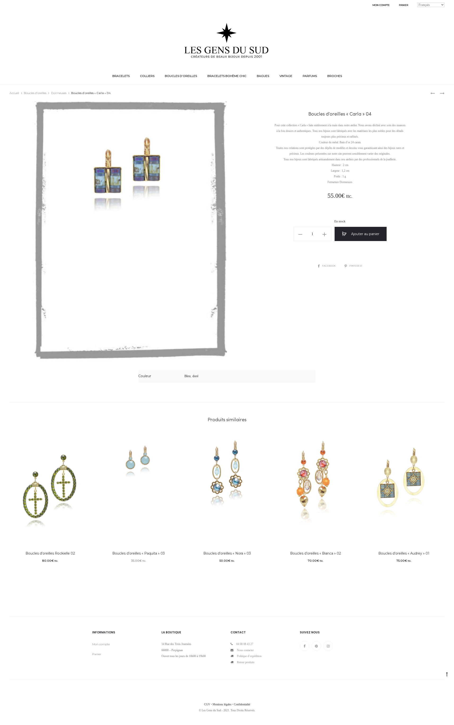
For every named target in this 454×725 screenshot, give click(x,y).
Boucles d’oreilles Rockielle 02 (50, 553)
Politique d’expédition (249, 656)
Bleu (187, 376)
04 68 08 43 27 (244, 644)
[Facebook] (304, 646)
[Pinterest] (316, 646)
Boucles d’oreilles (181, 76)
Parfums (310, 76)
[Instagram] (328, 646)
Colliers (147, 76)
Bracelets (121, 76)
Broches (334, 76)
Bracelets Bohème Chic (226, 76)
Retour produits (245, 662)
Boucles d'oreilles (35, 93)
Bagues (263, 76)
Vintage (285, 76)
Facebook (329, 265)
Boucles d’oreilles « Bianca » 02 (315, 553)
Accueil (14, 93)
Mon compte (381, 5)
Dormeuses (58, 93)
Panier (403, 5)
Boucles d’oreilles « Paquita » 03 (138, 553)
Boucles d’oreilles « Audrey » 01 (403, 553)
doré (195, 376)
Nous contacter (245, 650)
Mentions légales (222, 704)
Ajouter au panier (364, 234)
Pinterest (355, 265)
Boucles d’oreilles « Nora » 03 (227, 553)
